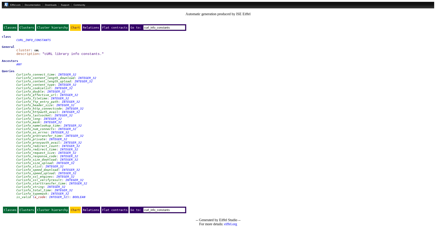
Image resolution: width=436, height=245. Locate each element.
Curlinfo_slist (29, 166)
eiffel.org (230, 224)
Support (65, 5)
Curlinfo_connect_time (35, 74)
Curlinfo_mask (28, 122)
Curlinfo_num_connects (35, 129)
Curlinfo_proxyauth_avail (38, 142)
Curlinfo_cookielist (33, 88)
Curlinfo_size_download (36, 159)
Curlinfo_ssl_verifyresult (39, 180)
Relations (91, 27)
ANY (19, 64)
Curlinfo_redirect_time (36, 149)
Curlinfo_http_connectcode (39, 108)
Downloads (51, 5)
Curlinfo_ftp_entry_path (37, 101)
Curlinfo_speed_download (37, 170)
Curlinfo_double (30, 91)
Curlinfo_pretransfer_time (39, 135)
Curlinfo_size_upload (34, 163)
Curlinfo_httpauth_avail (37, 112)
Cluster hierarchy (52, 27)
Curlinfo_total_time (33, 190)
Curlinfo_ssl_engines (34, 176)
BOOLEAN (79, 197)
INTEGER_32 (67, 74)
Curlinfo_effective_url (36, 95)
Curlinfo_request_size (35, 152)
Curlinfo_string (30, 187)
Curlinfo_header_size (34, 105)
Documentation (33, 5)
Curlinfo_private (30, 139)
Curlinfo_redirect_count (37, 146)
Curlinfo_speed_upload (35, 173)
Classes (10, 27)
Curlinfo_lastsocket (33, 115)
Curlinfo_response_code (36, 156)
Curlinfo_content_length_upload (43, 81)
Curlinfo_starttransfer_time (40, 183)
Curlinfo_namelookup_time (38, 125)
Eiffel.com (15, 5)
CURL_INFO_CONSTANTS (33, 40)
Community (79, 5)
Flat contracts (115, 27)
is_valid (23, 197)
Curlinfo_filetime (31, 98)
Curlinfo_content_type (35, 84)
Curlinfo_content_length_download (45, 78)
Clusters (27, 27)
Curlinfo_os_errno (31, 132)
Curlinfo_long (28, 118)
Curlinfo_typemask (31, 193)
